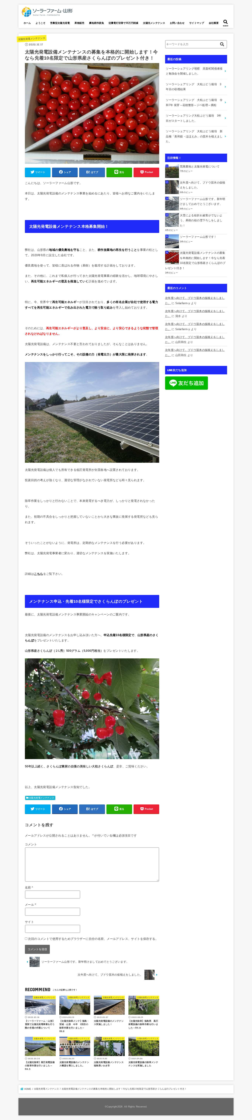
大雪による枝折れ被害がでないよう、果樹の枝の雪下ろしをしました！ (201, 220)
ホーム (27, 23)
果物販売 (79, 23)
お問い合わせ (177, 23)
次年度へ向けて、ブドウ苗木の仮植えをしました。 (202, 185)
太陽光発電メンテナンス (31, 39)
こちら (38, 573)
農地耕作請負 (96, 23)
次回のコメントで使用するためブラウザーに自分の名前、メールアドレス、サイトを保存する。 (93, 938)
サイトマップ (196, 23)
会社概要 (214, 23)
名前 (29, 887)
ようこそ (40, 23)
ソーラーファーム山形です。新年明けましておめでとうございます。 (202, 202)
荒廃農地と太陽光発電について (200, 166)
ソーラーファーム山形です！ (198, 236)
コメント (31, 844)
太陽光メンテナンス (154, 23)
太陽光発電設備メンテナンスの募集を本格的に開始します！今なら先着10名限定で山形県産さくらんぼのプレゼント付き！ (195, 260)
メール (30, 904)
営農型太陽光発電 (60, 23)
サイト (29, 921)
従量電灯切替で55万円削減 (123, 23)
